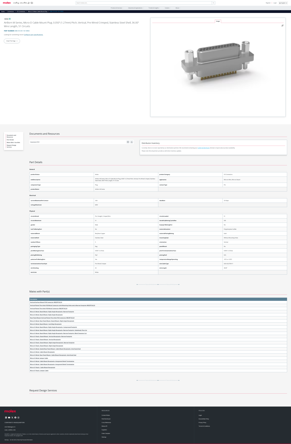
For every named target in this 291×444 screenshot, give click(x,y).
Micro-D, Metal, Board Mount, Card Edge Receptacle (46, 324)
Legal (200, 415)
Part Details (10, 140)
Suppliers (104, 430)
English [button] (283, 3)
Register (268, 3)
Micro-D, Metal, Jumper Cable (39, 358)
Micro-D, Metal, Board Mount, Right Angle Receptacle (46, 315)
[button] (282, 25)
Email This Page (10, 41)
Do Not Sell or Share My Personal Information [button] (21, 440)
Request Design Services (11, 146)
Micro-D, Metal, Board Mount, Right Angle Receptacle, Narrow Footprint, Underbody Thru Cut (58, 330)
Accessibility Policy (204, 419)
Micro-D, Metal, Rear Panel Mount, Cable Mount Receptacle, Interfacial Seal (53, 355)
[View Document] (128, 141)
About (177, 8)
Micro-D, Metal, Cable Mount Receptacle (42, 352)
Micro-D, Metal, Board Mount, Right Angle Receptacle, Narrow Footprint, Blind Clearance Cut (58, 333)
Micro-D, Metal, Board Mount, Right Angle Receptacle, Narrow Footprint (52, 311)
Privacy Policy (202, 422)
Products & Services (116, 8)
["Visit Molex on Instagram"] (18, 417)
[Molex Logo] (18, 3)
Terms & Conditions (204, 426)
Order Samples (106, 433)
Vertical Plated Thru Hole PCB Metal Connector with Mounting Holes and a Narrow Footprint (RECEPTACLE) (62, 305)
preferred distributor (204, 148)
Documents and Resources (11, 136)
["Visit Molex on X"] (12, 417)
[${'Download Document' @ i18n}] (131, 141)
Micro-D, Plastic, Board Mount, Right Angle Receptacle (46, 346)
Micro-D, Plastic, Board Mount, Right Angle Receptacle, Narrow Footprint (52, 343)
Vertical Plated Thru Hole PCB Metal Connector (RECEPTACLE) (48, 308)
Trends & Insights (154, 8)
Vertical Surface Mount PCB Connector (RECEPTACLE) (46, 302)
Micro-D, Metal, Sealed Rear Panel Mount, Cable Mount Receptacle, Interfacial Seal (55, 349)
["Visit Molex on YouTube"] (9, 417)
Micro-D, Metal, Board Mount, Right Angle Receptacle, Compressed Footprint (53, 327)
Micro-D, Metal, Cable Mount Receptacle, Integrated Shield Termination (52, 361)
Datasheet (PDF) (34, 142)
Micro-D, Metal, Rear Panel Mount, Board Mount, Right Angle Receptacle (52, 321)
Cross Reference (106, 422)
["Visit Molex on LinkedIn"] (6, 417)
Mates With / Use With (13, 142)
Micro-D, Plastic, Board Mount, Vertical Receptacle (45, 339)
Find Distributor (106, 419)
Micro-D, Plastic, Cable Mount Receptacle (42, 367)
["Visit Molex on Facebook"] (15, 417)
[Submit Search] (213, 3)
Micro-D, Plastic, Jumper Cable (39, 370)
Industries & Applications (135, 8)
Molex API (104, 426)
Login (275, 3)
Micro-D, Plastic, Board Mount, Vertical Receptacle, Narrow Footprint (51, 336)
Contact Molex (106, 415)
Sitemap (7, 440)
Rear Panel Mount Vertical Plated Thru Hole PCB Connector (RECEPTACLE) (52, 318)
